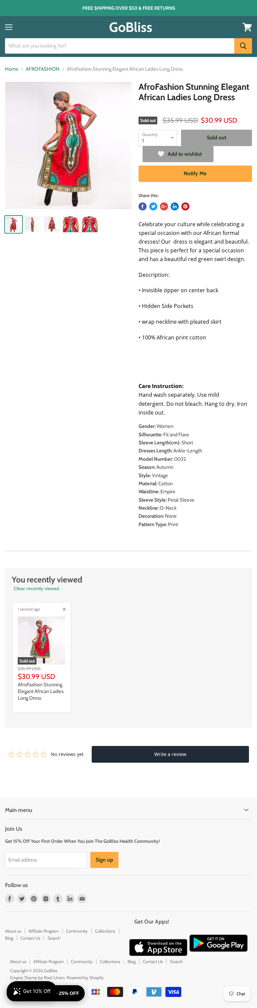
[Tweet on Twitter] (153, 206)
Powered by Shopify (85, 977)
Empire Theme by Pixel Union (37, 977)
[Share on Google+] (164, 206)
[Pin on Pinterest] (185, 206)
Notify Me (195, 173)
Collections (105, 931)
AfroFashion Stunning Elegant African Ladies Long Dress (41, 691)
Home (11, 69)
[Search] (243, 46)
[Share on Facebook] (143, 206)
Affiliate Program (43, 931)
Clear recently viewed (36, 588)
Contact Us (30, 938)
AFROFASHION (43, 69)
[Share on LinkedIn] (175, 206)
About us (13, 931)
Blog (9, 938)
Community (77, 931)
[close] (64, 609)
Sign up (104, 860)
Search (54, 938)
